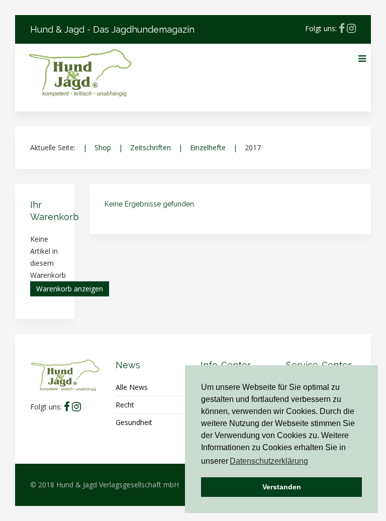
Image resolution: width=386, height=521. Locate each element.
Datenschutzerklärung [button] (269, 461)
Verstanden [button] (281, 487)
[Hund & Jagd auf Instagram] (351, 28)
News (128, 365)
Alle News (132, 387)
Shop (102, 147)
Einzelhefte (208, 147)
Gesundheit (134, 422)
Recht (125, 404)
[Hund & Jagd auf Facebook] (342, 28)
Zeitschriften (150, 147)
